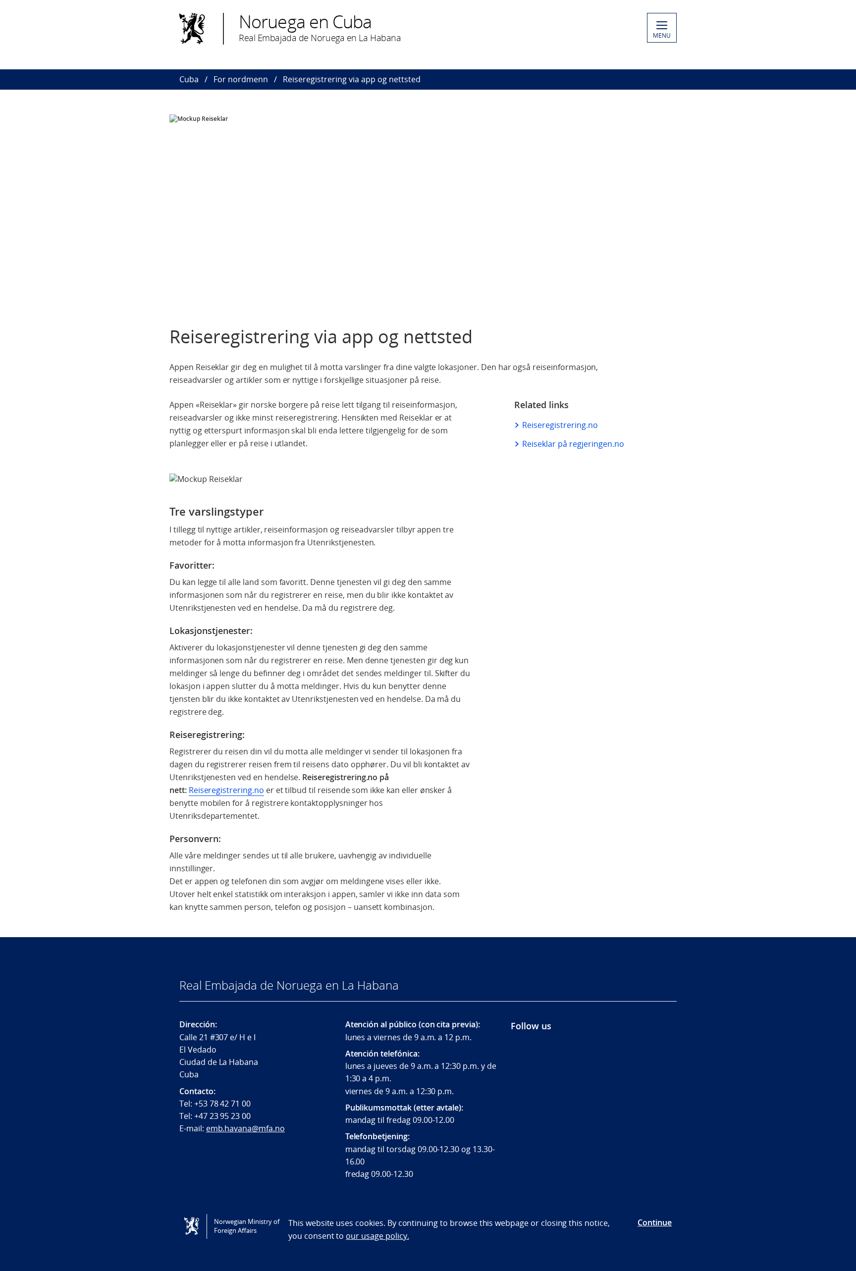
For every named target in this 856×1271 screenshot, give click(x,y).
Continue (655, 1222)
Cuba (189, 79)
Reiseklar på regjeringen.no (573, 443)
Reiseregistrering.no (226, 790)
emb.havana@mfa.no (245, 1128)
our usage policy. (377, 1235)
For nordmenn (241, 79)
